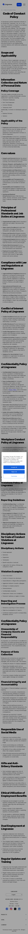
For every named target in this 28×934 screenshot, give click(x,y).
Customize (14, 476)
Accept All (14, 467)
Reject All (14, 471)
